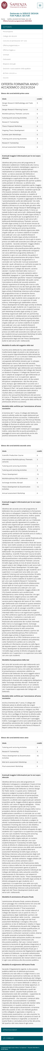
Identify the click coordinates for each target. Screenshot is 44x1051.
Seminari (6, 55)
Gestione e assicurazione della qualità (16, 68)
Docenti (5, 78)
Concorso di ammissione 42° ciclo (15, 41)
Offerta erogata (8, 50)
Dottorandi (6, 59)
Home (3, 19)
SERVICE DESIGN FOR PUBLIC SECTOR (19, 19)
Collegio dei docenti (10, 36)
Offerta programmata (10, 45)
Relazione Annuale (9, 64)
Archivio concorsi (9, 73)
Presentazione (8, 31)
